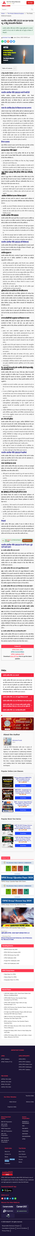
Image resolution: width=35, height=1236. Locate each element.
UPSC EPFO (22, 1059)
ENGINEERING (26, 1136)
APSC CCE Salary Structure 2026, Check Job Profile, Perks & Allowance (17, 1026)
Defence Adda (30, 1101)
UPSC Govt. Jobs (17, 649)
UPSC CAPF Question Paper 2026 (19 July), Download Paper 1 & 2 (15, 1003)
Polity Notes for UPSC (10, 974)
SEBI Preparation (6, 1128)
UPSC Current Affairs (17, 652)
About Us (7, 1151)
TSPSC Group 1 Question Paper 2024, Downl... (13, 881)
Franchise (7, 1163)
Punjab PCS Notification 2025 (12, 960)
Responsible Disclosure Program (11, 1225)
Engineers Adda (12, 1106)
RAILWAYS (25, 1128)
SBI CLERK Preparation (4, 1125)
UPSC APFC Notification (25, 1067)
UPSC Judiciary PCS (17, 654)
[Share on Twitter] (14, 41)
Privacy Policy (6, 1230)
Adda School (12, 1101)
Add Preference (27, 540)
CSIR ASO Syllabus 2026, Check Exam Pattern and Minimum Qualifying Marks (17, 994)
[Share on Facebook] (11, 41)
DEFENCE (25, 1133)
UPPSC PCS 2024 (6, 1079)
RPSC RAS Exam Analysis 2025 (12, 952)
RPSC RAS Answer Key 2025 (11, 955)
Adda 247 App (14, 656)
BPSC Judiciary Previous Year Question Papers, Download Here (16, 1022)
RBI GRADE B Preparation (5, 1141)
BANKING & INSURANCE (25, 1122)
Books (20, 1162)
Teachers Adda (30, 1095)
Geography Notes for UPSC (11, 979)
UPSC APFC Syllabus (24, 1069)
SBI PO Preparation (6, 1121)
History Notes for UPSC (10, 977)
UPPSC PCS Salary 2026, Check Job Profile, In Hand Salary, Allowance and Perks (18, 1036)
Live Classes (22, 1154)
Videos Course (23, 1156)
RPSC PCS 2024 (5, 1084)
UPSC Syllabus (5, 1059)
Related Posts (5, 858)
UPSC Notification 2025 (10, 958)
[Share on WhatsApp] (2, 41)
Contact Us (8, 1154)
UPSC (23, 1139)
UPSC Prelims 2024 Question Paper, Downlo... (13, 927)
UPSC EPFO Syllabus (25, 1061)
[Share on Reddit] (8, 41)
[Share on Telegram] (5, 41)
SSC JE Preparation (6, 1131)
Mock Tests (22, 1151)
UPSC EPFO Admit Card (25, 1064)
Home (3, 13)
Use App (30, 2)
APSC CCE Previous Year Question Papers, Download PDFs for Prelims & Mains (18, 1008)
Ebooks (21, 1159)
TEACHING (25, 1131)
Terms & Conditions (22, 1228)
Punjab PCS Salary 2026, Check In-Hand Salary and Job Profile (17, 1031)
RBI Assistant (4, 1138)
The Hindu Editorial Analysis (15, 13)
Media (6, 1156)
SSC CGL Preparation (4, 1134)
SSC (23, 1125)
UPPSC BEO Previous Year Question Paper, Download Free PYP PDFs (15, 998)
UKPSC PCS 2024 (6, 1087)
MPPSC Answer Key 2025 (10, 949)
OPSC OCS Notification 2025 (11, 963)
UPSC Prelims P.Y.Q (6, 1061)
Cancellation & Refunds (8, 1228)
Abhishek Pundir (7, 37)
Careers (10, 1160)
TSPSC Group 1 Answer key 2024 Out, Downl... (14, 904)
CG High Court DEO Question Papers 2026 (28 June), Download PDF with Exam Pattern (18, 1012)
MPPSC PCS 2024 (6, 1081)
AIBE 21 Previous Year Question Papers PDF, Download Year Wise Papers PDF (16, 1017)
